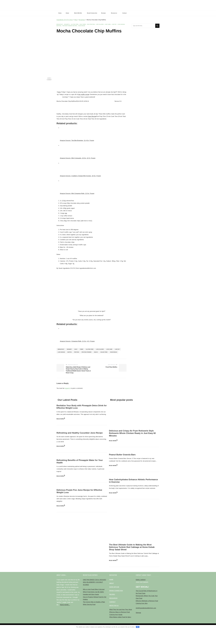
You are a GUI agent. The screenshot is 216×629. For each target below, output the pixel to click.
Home (60, 13)
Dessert (69, 349)
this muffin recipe (83, 94)
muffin (70, 352)
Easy (76, 349)
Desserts (67, 24)
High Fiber (83, 24)
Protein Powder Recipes (69, 25)
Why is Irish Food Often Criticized (93, 589)
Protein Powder (86, 352)
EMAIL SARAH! (141, 580)
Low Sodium (121, 24)
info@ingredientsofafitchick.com (146, 608)
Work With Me (78, 13)
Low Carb (108, 24)
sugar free (103, 352)
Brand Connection (92, 13)
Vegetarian (81, 25)
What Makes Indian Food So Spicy (120, 617)
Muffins (59, 25)
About (67, 13)
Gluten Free (74, 24)
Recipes (103, 13)
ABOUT (111, 583)
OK (138, 627)
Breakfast (60, 24)
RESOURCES (113, 598)
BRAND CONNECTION (116, 590)
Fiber (81, 349)
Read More (60, 419)
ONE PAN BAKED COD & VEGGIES (94, 580)
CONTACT (112, 602)
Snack (96, 352)
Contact (124, 13)
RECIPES (112, 594)
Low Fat (114, 24)
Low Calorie (100, 24)
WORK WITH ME (114, 587)
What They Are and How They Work (120, 609)
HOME (111, 579)
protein (76, 352)
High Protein (91, 24)
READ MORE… (65, 605)
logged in (67, 388)
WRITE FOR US (114, 605)
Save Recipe (92, 116)
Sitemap (138, 612)
